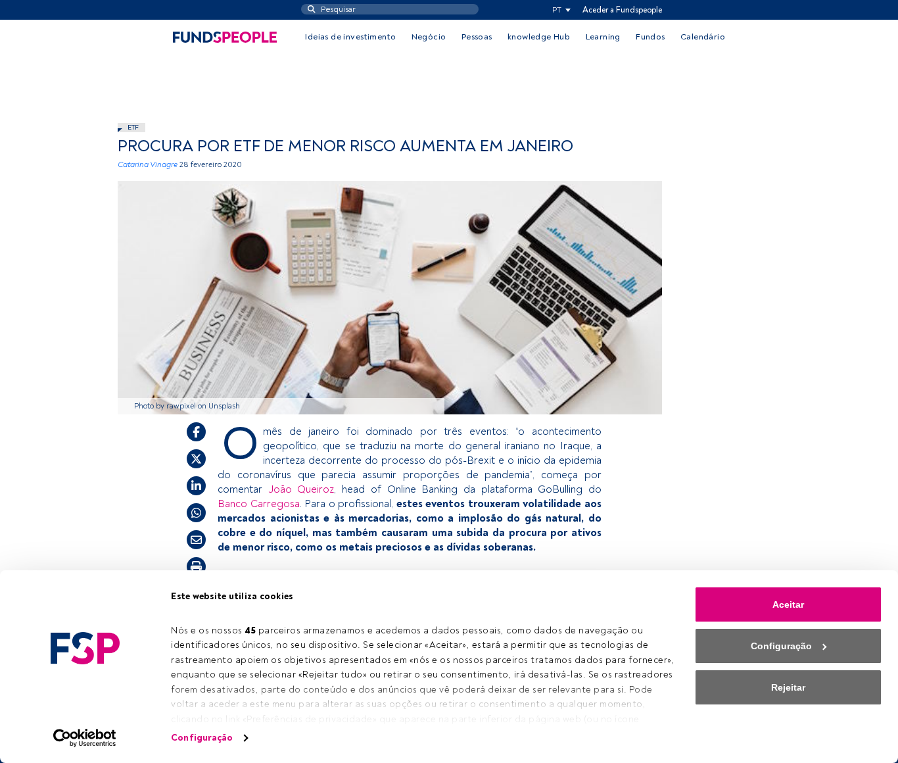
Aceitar (788, 604)
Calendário (702, 37)
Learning (603, 37)
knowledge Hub (539, 37)
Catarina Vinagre (147, 165)
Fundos (650, 37)
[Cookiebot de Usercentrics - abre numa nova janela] (85, 738)
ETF (133, 127)
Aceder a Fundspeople (622, 10)
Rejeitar (788, 687)
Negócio (429, 37)
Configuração (202, 737)
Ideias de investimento (350, 37)
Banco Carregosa (259, 503)
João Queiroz (301, 489)
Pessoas (476, 37)
